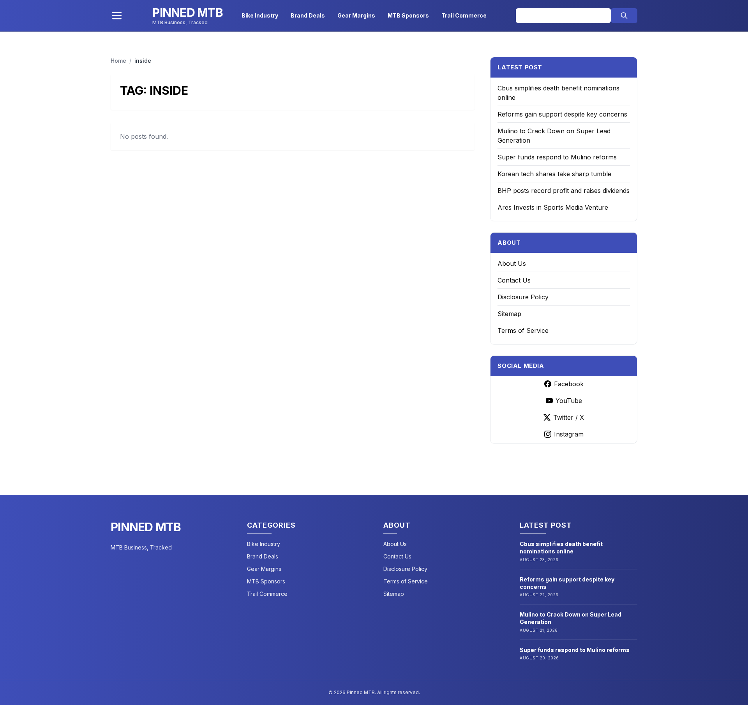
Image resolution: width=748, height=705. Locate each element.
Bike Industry (260, 15)
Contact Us (514, 280)
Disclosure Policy (523, 297)
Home (118, 60)
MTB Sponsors (408, 15)
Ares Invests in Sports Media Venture (552, 207)
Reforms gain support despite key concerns (562, 114)
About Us (511, 263)
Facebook (569, 384)
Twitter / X (568, 417)
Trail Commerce (464, 15)
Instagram (569, 434)
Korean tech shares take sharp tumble (554, 174)
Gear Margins (356, 15)
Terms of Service (523, 330)
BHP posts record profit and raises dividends (563, 190)
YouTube (569, 401)
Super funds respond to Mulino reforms (557, 157)
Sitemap (509, 314)
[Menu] (117, 15)
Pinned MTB (146, 527)
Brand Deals (308, 15)
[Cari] (624, 15)
